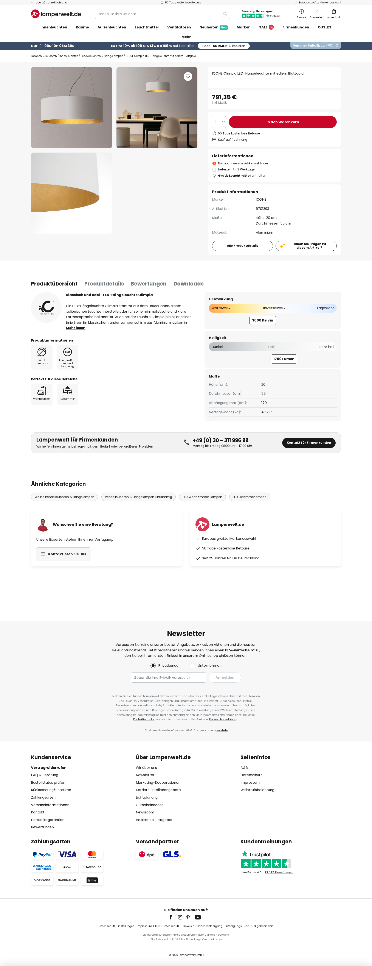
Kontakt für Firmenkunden (309, 442)
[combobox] (162, 14)
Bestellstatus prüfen (48, 782)
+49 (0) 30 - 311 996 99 (220, 440)
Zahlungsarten (43, 797)
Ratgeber (165, 819)
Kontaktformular (144, 719)
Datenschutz (251, 774)
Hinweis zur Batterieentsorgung (202, 926)
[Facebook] (173, 917)
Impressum (250, 782)
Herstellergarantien (47, 819)
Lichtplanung (147, 797)
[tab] (54, 284)
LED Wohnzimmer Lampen (202, 497)
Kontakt (38, 812)
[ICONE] (46, 307)
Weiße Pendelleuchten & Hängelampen (64, 497)
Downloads (189, 283)
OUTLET (325, 27)
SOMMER (223, 46)
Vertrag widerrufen (49, 767)
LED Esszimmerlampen (250, 497)
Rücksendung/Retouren (51, 789)
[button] (71, 193)
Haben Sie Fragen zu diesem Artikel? (309, 246)
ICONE (261, 199)
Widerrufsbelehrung (257, 789)
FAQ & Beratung (44, 774)
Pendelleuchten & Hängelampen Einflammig (138, 497)
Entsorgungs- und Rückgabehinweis (249, 926)
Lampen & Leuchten (44, 56)
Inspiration (145, 819)
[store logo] (56, 13)
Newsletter (145, 774)
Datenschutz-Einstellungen (116, 926)
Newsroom (145, 812)
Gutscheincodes (149, 804)
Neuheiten (213, 27)
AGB (244, 767)
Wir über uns (146, 767)
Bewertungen (149, 283)
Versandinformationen (50, 804)
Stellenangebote (166, 789)
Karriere (143, 789)
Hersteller (222, 730)
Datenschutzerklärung (223, 719)
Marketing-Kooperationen (158, 782)
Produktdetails (104, 283)
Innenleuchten (68, 56)
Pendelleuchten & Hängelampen (102, 56)
